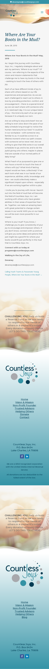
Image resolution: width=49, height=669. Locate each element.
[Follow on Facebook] (22, 456)
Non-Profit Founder (24, 405)
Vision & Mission (24, 402)
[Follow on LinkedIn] (27, 456)
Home (24, 399)
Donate (24, 414)
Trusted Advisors (24, 408)
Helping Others (24, 411)
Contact (24, 417)
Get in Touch (24, 339)
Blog (24, 617)
